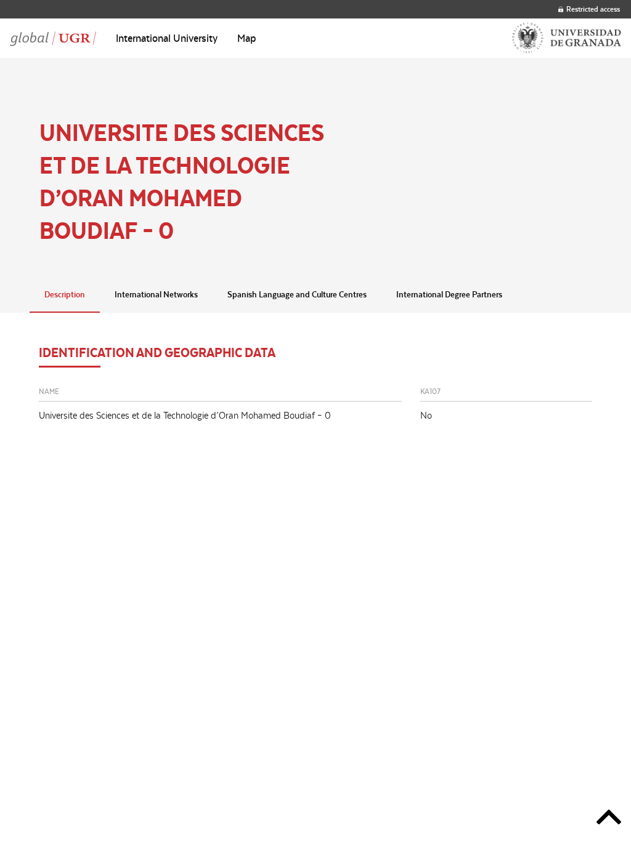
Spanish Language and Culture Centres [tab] (297, 294)
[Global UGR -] (53, 38)
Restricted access (593, 9)
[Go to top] (608, 819)
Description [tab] (64, 294)
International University (167, 38)
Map (246, 38)
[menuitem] (166, 38)
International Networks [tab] (156, 294)
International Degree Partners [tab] (449, 294)
